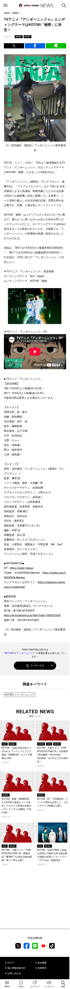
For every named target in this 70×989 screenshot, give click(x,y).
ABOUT (11, 962)
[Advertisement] (35, 902)
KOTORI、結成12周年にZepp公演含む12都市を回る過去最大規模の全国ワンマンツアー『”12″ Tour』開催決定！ (52, 855)
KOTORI (9, 653)
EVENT (41, 744)
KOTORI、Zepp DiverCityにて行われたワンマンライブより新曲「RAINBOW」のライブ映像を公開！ (17, 753)
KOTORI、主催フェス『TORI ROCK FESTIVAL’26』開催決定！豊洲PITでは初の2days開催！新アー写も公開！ (17, 855)
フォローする (37, 665)
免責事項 (42, 968)
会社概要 (42, 962)
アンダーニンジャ (26, 653)
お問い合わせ (14, 973)
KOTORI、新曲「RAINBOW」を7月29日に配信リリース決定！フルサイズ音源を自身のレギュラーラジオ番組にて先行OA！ (16, 806)
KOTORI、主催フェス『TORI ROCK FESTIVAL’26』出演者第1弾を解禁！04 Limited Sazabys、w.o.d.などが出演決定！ (52, 755)
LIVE (5, 744)
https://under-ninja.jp (21, 568)
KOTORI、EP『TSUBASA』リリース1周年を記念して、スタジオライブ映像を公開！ (52, 802)
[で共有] (14, 45)
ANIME (15, 13)
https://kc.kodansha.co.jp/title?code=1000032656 (32, 615)
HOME (6, 13)
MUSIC (27, 37)
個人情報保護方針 (16, 968)
